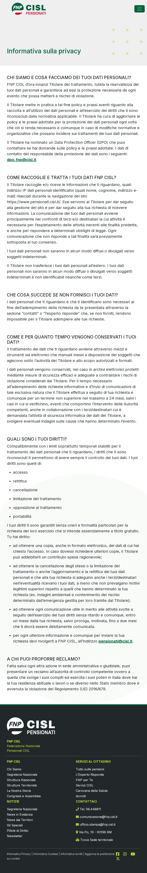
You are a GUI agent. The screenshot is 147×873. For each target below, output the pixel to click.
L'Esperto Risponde (90, 774)
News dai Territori (20, 820)
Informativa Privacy (19, 854)
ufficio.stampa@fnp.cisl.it (97, 824)
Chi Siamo (14, 769)
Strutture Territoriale (22, 785)
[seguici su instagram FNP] (126, 854)
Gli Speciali (15, 825)
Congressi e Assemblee (24, 796)
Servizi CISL (84, 785)
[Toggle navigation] (139, 8)
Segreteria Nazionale (22, 774)
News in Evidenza (20, 814)
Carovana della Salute (92, 791)
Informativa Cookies (45, 854)
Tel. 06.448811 (90, 809)
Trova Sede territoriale (96, 840)
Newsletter (15, 836)
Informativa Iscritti (71, 854)
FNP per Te (84, 780)
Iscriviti (81, 796)
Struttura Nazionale (21, 780)
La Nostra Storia (19, 791)
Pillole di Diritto (17, 831)
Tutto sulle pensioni (90, 769)
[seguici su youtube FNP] (134, 854)
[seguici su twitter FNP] (118, 858)
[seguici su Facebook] (119, 854)
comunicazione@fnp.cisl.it (98, 817)
